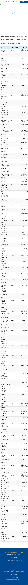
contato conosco (10, 38)
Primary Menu (27, 6)
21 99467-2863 (14, 559)
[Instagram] (3, 1)
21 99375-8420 (14, 577)
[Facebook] (1, 1)
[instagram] (15, 563)
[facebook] (12, 563)
